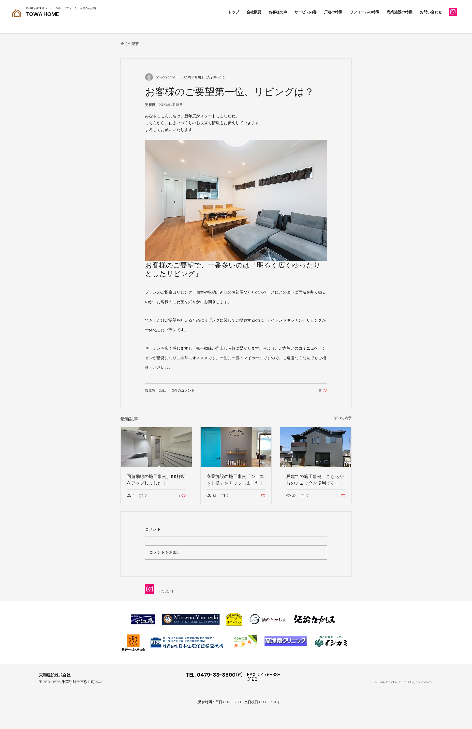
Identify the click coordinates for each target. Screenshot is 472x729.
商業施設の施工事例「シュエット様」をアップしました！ (235, 479)
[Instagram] (453, 12)
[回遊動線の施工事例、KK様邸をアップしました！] (156, 447)
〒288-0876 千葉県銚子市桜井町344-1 (71, 681)
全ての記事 (129, 43)
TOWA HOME (42, 14)
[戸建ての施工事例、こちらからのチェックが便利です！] (315, 447)
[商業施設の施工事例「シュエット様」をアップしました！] (236, 447)
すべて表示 (343, 418)
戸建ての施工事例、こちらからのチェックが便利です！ (315, 479)
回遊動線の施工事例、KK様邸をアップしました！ (156, 479)
